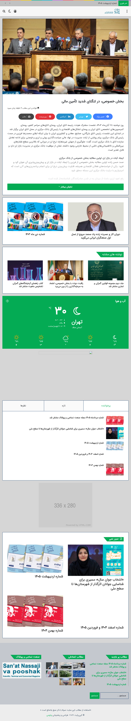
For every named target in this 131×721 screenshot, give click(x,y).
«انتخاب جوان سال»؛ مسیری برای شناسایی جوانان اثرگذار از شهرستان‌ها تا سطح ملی (66, 428)
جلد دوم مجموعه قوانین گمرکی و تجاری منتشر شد (109, 285)
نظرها (23, 406)
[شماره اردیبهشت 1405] (115, 445)
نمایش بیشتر (66, 187)
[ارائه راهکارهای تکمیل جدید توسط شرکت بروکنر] (65, 673)
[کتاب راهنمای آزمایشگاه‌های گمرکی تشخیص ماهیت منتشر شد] (25, 270)
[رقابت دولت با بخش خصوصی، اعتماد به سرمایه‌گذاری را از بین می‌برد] (65, 270)
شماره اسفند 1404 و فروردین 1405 (103, 3)
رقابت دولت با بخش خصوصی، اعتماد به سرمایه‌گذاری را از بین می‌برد (66, 285)
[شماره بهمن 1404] (115, 470)
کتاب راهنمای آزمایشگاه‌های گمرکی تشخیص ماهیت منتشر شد (28, 285)
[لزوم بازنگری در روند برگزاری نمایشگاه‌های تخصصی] (52, 665)
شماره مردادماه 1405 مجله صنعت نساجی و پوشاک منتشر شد (77, 417)
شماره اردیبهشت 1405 (94, 443)
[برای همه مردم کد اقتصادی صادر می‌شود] (65, 665)
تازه (64, 406)
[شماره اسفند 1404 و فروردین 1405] (115, 456)
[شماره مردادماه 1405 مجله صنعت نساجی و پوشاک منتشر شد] (115, 420)
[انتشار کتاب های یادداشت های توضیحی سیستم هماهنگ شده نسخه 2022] (52, 673)
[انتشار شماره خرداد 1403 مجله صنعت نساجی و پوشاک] (79, 673)
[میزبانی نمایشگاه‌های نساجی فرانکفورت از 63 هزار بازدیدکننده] (79, 665)
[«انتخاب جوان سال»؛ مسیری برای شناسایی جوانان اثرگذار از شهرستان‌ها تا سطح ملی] (115, 433)
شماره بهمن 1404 (96, 465)
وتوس (49, 715)
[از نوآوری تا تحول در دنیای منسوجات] (65, 681)
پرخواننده (106, 406)
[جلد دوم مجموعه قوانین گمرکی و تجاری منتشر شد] (106, 270)
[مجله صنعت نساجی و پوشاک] (112, 11)
